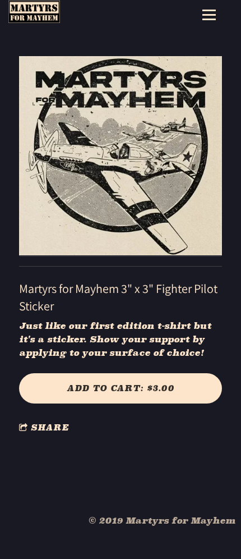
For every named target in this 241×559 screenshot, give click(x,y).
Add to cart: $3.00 (120, 388)
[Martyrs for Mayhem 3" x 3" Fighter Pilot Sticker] (120, 156)
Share (50, 427)
